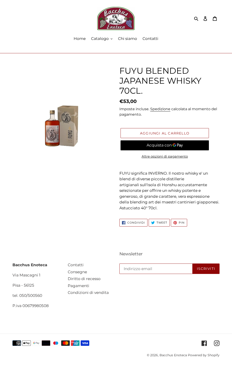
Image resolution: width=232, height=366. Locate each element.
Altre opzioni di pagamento (165, 156)
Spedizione (160, 109)
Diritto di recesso (84, 278)
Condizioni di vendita (88, 292)
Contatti (76, 265)
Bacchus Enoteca (174, 355)
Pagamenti (78, 285)
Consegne (77, 272)
